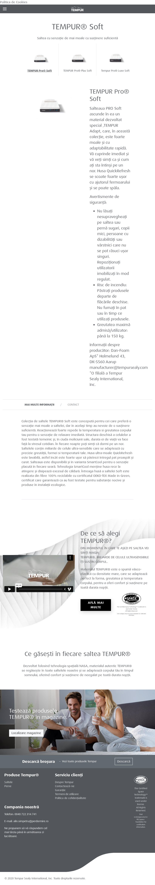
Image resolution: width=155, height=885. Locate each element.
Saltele (8, 782)
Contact (73, 404)
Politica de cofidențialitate (70, 798)
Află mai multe (96, 605)
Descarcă (123, 761)
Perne (7, 786)
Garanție (60, 790)
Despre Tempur (64, 782)
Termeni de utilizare (67, 794)
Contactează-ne (64, 786)
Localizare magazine (26, 733)
